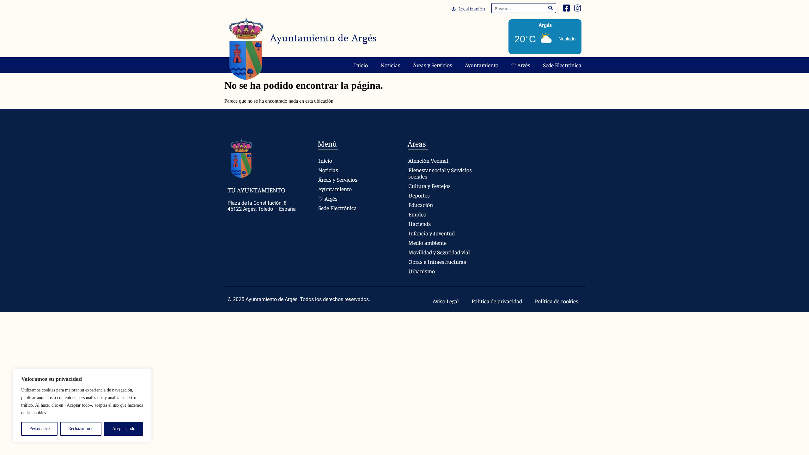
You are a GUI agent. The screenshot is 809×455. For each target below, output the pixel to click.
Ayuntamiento (481, 65)
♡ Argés (520, 65)
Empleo (417, 214)
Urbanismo (421, 271)
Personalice (39, 428)
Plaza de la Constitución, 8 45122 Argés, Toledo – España (262, 206)
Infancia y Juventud (431, 233)
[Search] (550, 8)
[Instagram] (577, 8)
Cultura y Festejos (429, 185)
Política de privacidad (496, 301)
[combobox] (519, 8)
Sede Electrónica (562, 65)
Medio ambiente (427, 242)
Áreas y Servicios (432, 65)
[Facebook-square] (566, 8)
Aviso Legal (446, 301)
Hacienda (419, 223)
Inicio (361, 65)
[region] (82, 405)
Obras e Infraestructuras (437, 261)
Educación (420, 204)
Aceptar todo (123, 428)
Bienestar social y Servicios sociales (440, 173)
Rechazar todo (81, 428)
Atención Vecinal (428, 160)
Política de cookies (556, 301)
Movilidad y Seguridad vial (439, 252)
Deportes (419, 195)
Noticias (390, 65)
